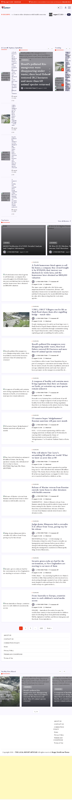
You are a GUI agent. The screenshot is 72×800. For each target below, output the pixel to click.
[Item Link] (5, 76)
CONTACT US (8, 639)
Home (6, 647)
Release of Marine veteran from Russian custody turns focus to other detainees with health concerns (50, 490)
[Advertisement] (36, 31)
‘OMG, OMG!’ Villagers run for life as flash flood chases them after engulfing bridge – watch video (14, 115)
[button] (60, 7)
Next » (49, 628)
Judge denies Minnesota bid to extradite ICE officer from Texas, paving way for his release (50, 527)
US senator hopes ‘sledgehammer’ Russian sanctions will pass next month (68, 79)
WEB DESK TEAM (30, 88)
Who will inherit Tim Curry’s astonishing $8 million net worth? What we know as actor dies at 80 (50, 455)
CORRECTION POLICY (12, 643)
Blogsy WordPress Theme (60, 752)
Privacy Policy (9, 650)
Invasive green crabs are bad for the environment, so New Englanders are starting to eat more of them (48, 563)
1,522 (41, 628)
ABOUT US (7, 635)
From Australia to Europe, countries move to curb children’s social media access (48, 598)
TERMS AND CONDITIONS (13, 654)
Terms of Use (8, 658)
